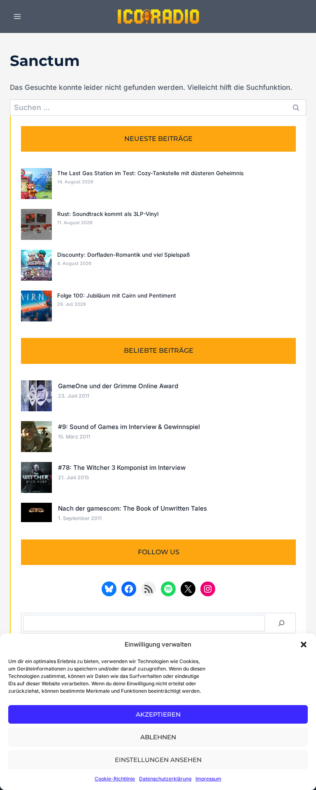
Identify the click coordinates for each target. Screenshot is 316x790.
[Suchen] (281, 623)
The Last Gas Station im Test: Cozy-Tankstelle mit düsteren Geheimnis (150, 173)
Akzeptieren (158, 714)
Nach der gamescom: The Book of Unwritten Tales (132, 508)
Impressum (208, 779)
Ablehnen (158, 737)
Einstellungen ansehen (158, 760)
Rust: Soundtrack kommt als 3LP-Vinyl (107, 214)
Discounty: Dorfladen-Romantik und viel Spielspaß (123, 254)
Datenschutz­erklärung (165, 779)
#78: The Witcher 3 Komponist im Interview (122, 467)
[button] (304, 644)
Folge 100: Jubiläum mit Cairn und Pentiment (116, 295)
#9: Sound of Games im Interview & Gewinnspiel (129, 427)
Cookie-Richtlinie (115, 779)
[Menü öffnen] (17, 16)
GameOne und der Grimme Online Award (118, 386)
